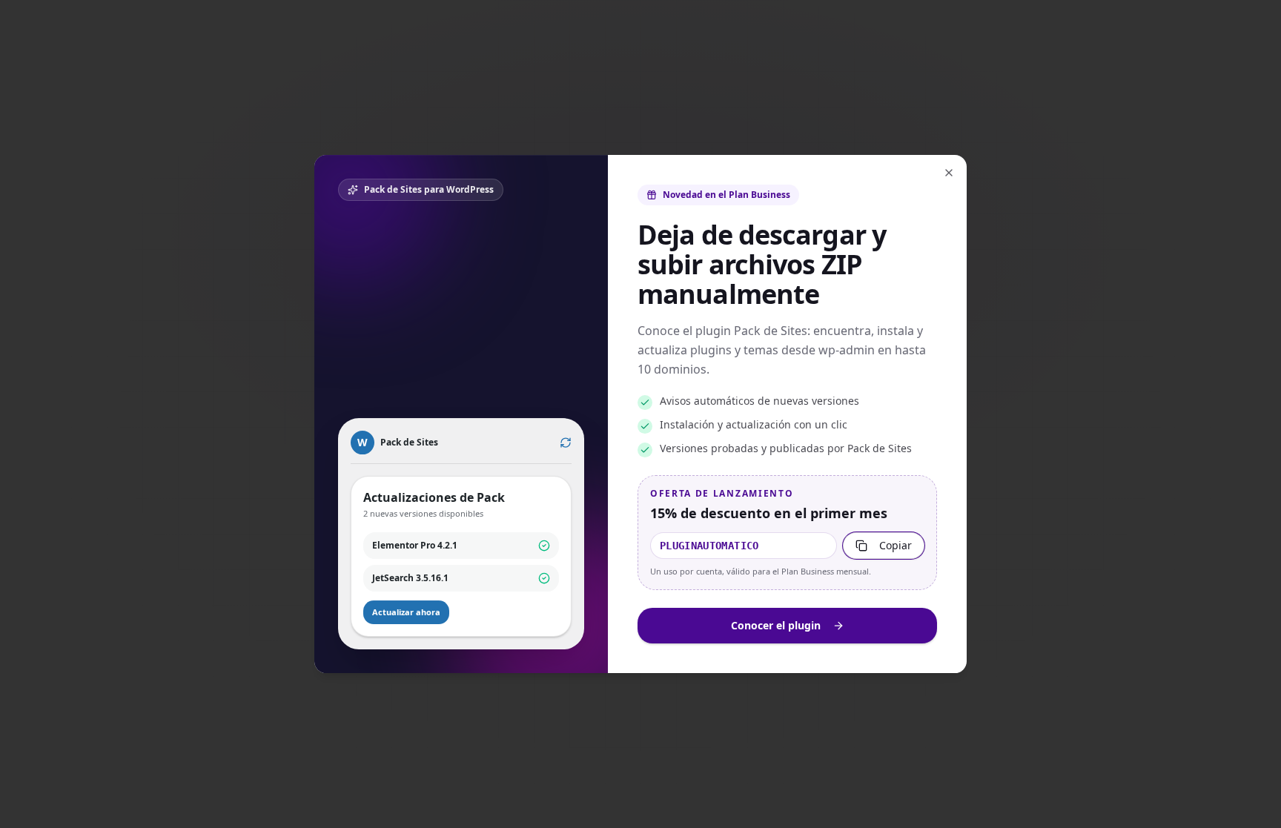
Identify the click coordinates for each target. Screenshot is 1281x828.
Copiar (895, 545)
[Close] (949, 173)
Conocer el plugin (776, 625)
